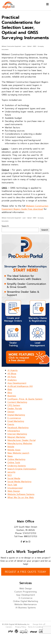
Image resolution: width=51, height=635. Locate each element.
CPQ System (13, 405)
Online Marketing (16, 459)
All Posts (11, 376)
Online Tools (13, 462)
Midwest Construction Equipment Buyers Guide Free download (25, 207)
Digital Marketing (16, 415)
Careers (9, 626)
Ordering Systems (16, 465)
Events (10, 424)
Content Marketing (17, 402)
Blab (9, 389)
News (10, 456)
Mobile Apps (13, 449)
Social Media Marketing (19, 481)
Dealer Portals (14, 408)
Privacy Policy (20, 626)
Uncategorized (14, 488)
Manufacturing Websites (19, 443)
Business (11, 395)
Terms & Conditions (36, 626)
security (11, 472)
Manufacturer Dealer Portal (21, 440)
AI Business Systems (25, 607)
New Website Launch (18, 453)
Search (5, 226)
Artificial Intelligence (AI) (20, 386)
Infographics (13, 430)
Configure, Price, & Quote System (24, 399)
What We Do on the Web (20, 497)
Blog (9, 392)
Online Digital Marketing (25, 601)
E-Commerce (25, 598)
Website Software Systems (20, 494)
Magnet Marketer (16, 437)
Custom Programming (25, 591)
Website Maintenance (25, 604)
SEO (9, 475)
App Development (16, 383)
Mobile (10, 446)
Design (10, 411)
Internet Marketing (17, 434)
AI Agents (12, 370)
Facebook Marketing (17, 427)
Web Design (13, 491)
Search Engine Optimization (21, 469)
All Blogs (11, 373)
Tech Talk (12, 484)
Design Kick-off (39, 624)
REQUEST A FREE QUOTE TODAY (25, 572)
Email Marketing (15, 421)
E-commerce (14, 418)
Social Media (13, 478)
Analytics (12, 380)
